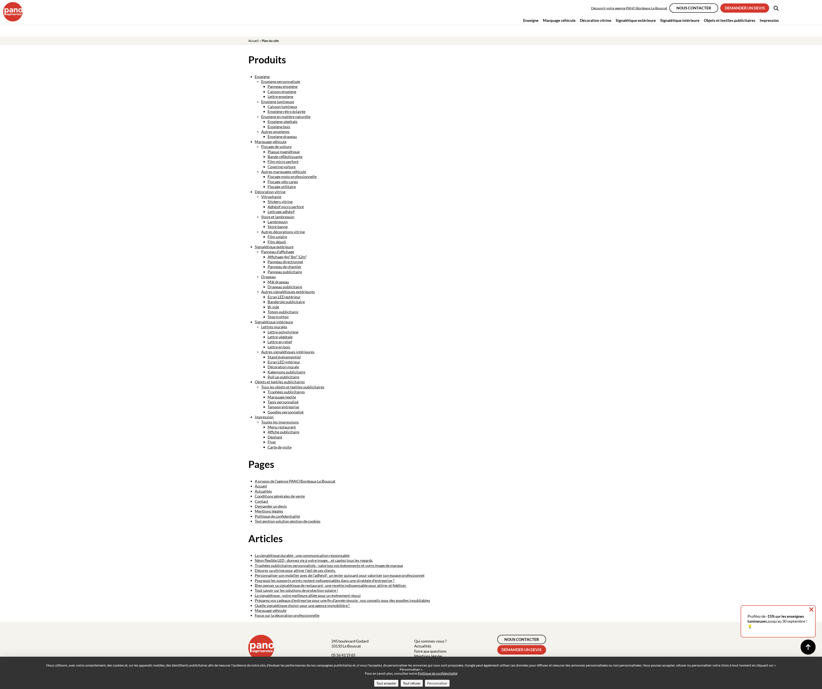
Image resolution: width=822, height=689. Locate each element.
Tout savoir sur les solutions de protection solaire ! (296, 590)
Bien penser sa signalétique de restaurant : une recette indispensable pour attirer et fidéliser (331, 585)
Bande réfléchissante (285, 156)
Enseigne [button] (531, 20)
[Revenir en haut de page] (808, 647)
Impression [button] (769, 20)
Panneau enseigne (283, 86)
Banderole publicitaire (286, 301)
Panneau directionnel (285, 261)
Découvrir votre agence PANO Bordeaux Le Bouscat (629, 8)
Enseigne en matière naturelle (285, 116)
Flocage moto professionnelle (292, 176)
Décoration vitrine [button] (595, 20)
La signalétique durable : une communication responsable (302, 555)
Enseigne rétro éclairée (286, 111)
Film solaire (277, 236)
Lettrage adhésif (281, 211)
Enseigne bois (279, 126)
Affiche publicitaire (283, 432)
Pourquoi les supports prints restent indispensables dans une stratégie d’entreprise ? (324, 580)
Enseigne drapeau (282, 136)
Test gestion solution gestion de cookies (287, 521)
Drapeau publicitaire (285, 286)
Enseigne (262, 76)
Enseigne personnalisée (280, 81)
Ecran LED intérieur (284, 362)
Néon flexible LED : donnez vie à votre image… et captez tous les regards (314, 560)
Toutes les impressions (280, 422)
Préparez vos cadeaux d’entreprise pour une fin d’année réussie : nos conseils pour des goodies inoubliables (342, 600)
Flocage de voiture (276, 146)
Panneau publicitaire (285, 271)
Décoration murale (283, 367)
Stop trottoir (278, 316)
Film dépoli (277, 242)
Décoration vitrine (270, 191)
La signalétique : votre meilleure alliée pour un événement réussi (308, 595)
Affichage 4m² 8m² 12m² (287, 256)
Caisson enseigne (282, 91)
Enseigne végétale (282, 121)
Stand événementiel (284, 357)
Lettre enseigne (280, 96)
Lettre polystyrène (283, 332)
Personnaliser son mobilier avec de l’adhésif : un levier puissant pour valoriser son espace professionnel (339, 575)
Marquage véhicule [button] (559, 20)
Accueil (253, 41)
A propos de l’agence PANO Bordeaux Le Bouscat (295, 481)
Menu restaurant (282, 427)
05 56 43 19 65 (343, 655)
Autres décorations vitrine (283, 231)
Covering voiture (282, 166)
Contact (261, 501)
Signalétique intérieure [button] (680, 20)
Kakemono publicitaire (286, 372)
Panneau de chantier (284, 266)
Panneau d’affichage (277, 251)
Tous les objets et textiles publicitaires (292, 387)
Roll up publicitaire (283, 377)
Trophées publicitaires (286, 392)
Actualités (263, 491)
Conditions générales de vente (280, 496)
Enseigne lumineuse (277, 101)
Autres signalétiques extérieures (288, 291)
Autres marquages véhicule (283, 171)
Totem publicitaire (283, 312)
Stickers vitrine (280, 201)
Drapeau (268, 276)
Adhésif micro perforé (286, 206)
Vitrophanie (271, 196)
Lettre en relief (280, 341)
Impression (264, 417)
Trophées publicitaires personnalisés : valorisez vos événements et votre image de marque (329, 565)
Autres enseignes (275, 131)
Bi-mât (273, 307)
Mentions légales (269, 511)
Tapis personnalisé (283, 402)
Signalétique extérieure (274, 246)
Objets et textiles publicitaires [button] (729, 20)
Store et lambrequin (277, 216)
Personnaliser (437, 683)
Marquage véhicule (270, 141)
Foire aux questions (430, 651)
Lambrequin (278, 221)
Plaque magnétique (284, 151)
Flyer (272, 442)
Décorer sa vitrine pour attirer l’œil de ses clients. (295, 570)
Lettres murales (274, 326)
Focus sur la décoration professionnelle (287, 615)
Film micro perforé (283, 161)
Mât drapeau (278, 282)
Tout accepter (386, 683)
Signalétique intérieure (274, 322)
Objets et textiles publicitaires (280, 381)
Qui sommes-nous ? (430, 641)
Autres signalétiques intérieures (287, 352)
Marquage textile (282, 397)
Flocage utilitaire (282, 186)
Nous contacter (693, 8)
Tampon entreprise (283, 407)
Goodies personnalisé (286, 412)
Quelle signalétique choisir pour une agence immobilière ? (302, 605)
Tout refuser (412, 683)
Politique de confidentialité (277, 516)
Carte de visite (280, 447)
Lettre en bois (279, 347)
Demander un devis (745, 8)
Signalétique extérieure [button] (636, 20)
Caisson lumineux (282, 106)
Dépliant (275, 437)
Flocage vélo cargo (283, 181)
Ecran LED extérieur (284, 297)
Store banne (278, 226)
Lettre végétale (280, 337)
